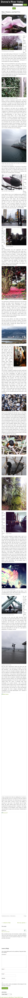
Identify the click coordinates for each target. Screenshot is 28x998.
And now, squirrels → (21, 922)
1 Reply (25, 915)
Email (3, 974)
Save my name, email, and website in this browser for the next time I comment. (14, 984)
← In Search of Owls (6, 922)
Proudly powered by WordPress (7, 997)
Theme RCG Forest (18, 997)
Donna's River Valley (12, 1)
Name (3, 969)
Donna (8, 915)
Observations (12, 915)
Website (3, 978)
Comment (4, 954)
